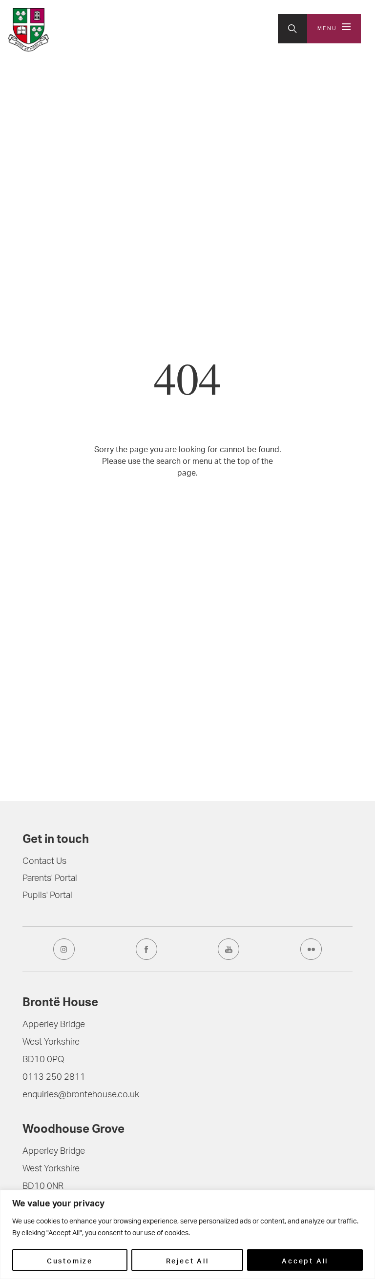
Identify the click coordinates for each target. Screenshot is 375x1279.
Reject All (187, 1260)
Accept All (305, 1260)
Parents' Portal (49, 879)
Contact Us (44, 862)
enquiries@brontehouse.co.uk (80, 1095)
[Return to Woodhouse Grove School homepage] (28, 30)
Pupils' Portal (47, 896)
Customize (70, 1260)
